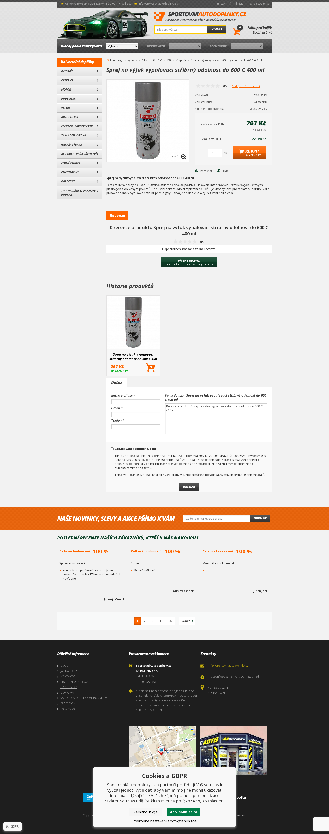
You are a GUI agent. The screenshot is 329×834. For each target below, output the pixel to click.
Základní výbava (73, 135)
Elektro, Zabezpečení (77, 126)
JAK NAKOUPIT (69, 671)
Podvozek (68, 99)
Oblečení (68, 181)
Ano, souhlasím (183, 812)
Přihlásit (238, 4)
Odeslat (260, 518)
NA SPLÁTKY (68, 687)
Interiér (67, 71)
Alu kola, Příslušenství (79, 154)
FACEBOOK (67, 703)
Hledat (216, 29)
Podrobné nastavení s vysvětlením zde (164, 821)
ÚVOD (64, 666)
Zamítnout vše (145, 812)
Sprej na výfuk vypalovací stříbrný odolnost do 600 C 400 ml (133, 356)
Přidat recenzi (189, 262)
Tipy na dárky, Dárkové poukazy (78, 192)
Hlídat (225, 171)
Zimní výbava (70, 163)
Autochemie (70, 117)
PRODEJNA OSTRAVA (74, 682)
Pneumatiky (70, 172)
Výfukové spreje (177, 60)
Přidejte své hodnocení (246, 86)
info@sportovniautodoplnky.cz (158, 4)
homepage (116, 59)
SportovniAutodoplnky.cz (200, 16)
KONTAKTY (67, 676)
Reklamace (67, 709)
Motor (66, 89)
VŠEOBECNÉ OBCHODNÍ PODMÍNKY (84, 698)
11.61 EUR (259, 130)
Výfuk (65, 108)
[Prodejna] (235, 750)
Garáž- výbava (71, 144)
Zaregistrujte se (259, 4)
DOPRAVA (67, 692)
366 (169, 621)
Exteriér (67, 80)
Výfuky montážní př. (151, 60)
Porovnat (206, 171)
